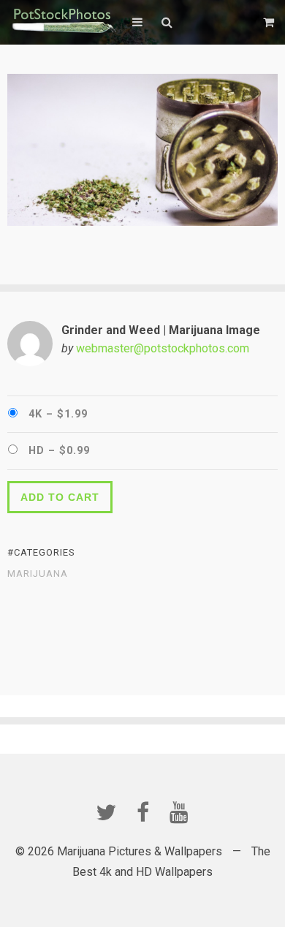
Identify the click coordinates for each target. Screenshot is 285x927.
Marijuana (37, 574)
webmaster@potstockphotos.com (162, 348)
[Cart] (270, 22)
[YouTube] (179, 812)
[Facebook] (142, 812)
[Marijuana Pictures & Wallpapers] (62, 22)
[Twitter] (106, 812)
